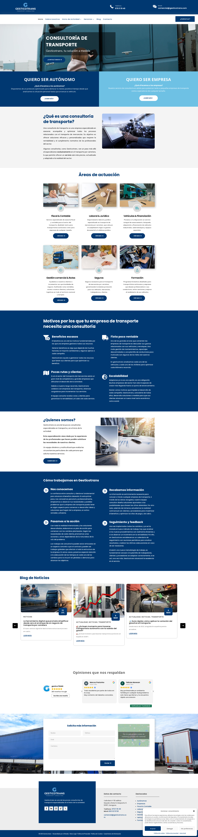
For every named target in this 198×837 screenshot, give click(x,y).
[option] (46, 612)
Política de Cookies (97, 834)
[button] (194, 811)
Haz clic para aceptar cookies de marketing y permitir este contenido (134, 735)
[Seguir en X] (65, 808)
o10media (66, 834)
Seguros (98, 277)
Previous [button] (182, 625)
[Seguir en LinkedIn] (51, 808)
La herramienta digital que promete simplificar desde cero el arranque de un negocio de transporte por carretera (45, 623)
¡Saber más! (49, 99)
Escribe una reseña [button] (61, 696)
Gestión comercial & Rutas (60, 277)
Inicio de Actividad (71, 19)
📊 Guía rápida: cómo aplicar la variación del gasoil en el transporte (150, 622)
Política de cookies (159, 833)
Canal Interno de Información (112, 834)
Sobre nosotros (52, 19)
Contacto (107, 19)
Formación (137, 277)
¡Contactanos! (54, 60)
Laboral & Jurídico (99, 216)
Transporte (104, 622)
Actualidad (82, 622)
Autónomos (142, 801)
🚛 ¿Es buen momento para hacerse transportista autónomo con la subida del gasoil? (96, 628)
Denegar (170, 829)
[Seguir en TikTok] (61, 808)
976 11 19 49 (120, 8)
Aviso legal (183, 833)
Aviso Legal (73, 834)
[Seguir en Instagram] (56, 808)
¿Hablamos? (185, 19)
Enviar (107, 763)
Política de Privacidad (83, 834)
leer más (27, 635)
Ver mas (60, 236)
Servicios (88, 19)
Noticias (27, 617)
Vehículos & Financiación (137, 216)
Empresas (141, 804)
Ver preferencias (187, 829)
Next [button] (15, 625)
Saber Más (51, 461)
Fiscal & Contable (60, 216)
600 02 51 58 (114, 811)
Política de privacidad (172, 833)
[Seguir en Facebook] (46, 808)
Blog (99, 19)
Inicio (40, 19)
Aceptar (153, 829)
